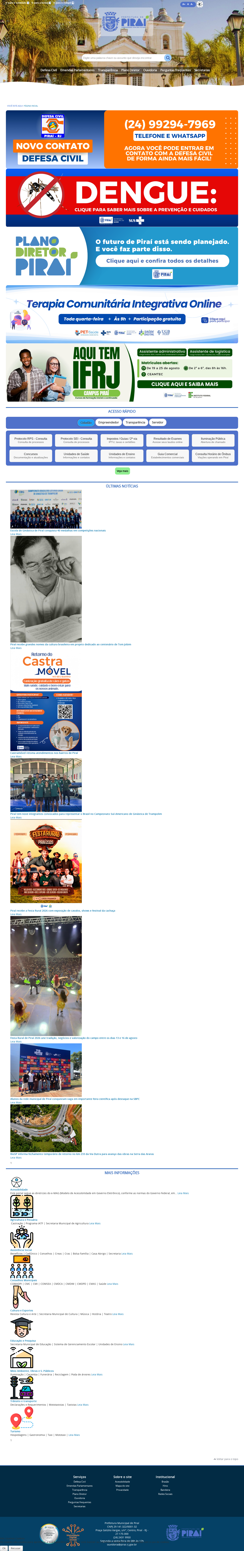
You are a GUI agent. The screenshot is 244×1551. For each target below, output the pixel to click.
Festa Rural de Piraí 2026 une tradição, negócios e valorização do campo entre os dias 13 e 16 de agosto (73, 1038)
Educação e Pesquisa (23, 1340)
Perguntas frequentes (175, 70)
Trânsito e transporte (23, 1401)
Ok (4, 1548)
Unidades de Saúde (76, 456)
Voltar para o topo (227, 1459)
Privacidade (122, 1489)
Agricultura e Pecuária (23, 1219)
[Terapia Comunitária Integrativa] (122, 341)
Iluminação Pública (213, 440)
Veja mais (122, 471)
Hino (165, 1485)
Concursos (31, 456)
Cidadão (86, 423)
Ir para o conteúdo (17, 3)
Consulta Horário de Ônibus (213, 456)
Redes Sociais (165, 1494)
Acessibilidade (19, 1189)
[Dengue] (122, 225)
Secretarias (202, 70)
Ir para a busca (41, 3)
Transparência (108, 70)
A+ (183, 4)
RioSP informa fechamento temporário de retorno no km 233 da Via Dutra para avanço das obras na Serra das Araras (82, 1154)
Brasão (165, 1481)
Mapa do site (122, 1485)
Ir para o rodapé (63, 3)
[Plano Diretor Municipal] (122, 283)
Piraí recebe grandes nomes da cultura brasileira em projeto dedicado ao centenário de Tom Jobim (70, 644)
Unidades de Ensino (122, 456)
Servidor (157, 422)
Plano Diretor (130, 70)
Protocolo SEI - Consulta (76, 440)
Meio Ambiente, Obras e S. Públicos (32, 1371)
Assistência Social (21, 1250)
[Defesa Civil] (122, 166)
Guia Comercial (167, 456)
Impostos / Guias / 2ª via (122, 440)
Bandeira (165, 1489)
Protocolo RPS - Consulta (30, 440)
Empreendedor (108, 422)
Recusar (16, 1548)
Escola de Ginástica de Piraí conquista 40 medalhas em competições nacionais (58, 530)
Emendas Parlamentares (77, 70)
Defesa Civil (49, 70)
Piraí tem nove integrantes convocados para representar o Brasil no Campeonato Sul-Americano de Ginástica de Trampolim (86, 814)
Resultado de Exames (168, 440)
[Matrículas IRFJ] (122, 400)
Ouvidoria (150, 70)
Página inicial (31, 106)
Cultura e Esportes (21, 1310)
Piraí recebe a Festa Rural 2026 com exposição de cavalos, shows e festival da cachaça (62, 910)
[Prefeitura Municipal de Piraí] (122, 27)
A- (192, 4)
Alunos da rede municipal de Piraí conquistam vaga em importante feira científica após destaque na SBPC (75, 1099)
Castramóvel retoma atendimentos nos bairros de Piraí (44, 753)
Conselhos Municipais (23, 1280)
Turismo (15, 1431)
